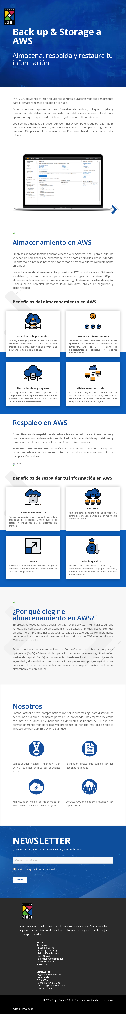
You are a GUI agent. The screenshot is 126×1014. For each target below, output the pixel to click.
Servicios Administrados (50, 958)
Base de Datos (46, 947)
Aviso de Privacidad (23, 1008)
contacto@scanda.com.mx (51, 985)
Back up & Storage (48, 950)
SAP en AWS (44, 955)
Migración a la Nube (48, 953)
